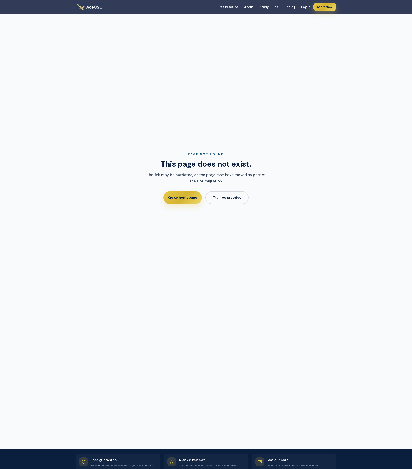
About (249, 7)
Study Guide (269, 7)
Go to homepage (182, 197)
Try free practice (227, 197)
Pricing (290, 7)
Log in (305, 7)
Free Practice (228, 7)
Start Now (324, 7)
